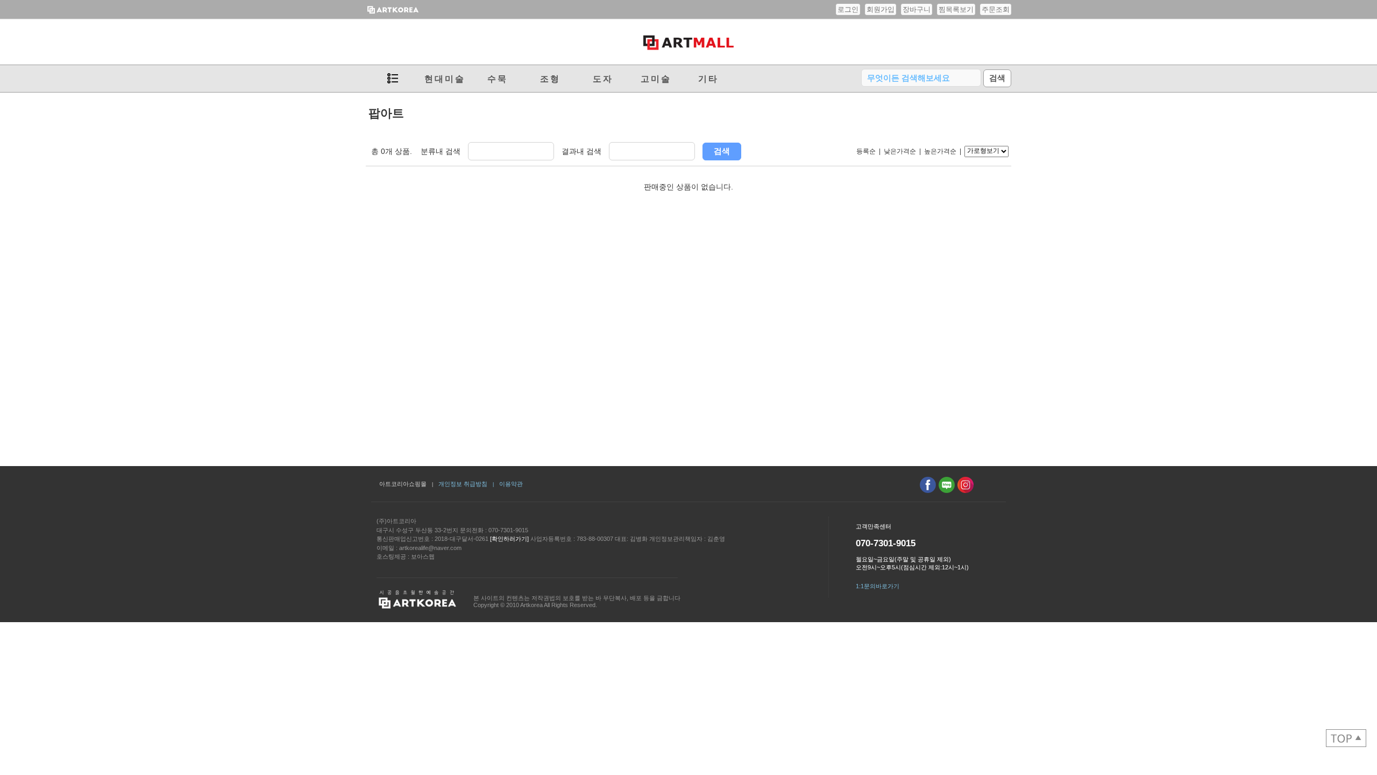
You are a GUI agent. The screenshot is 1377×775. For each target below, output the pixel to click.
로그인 (847, 9)
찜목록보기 (956, 9)
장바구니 (917, 9)
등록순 (866, 151)
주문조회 (996, 9)
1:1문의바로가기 (877, 586)
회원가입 (881, 9)
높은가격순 (940, 151)
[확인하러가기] (509, 539)
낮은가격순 (900, 151)
